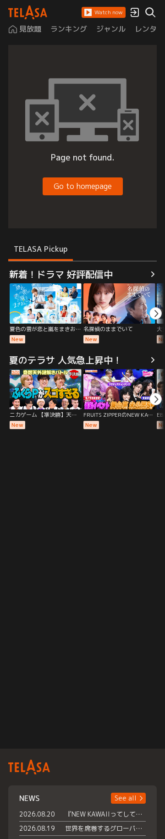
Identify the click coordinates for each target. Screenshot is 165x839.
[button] (104, 12)
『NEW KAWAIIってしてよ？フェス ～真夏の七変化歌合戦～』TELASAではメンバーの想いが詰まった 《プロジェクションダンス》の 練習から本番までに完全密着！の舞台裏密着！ (105, 814)
